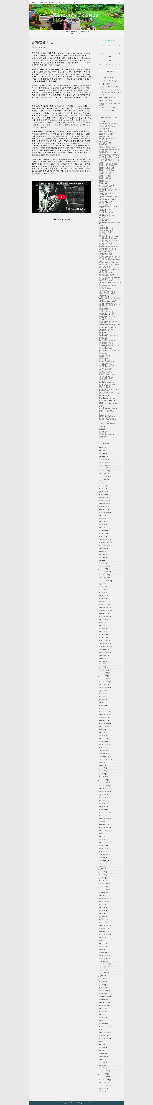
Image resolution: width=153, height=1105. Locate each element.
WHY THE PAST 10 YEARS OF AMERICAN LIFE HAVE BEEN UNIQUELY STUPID (108, 419)
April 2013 (102, 913)
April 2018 (102, 738)
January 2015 (103, 851)
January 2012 (103, 958)
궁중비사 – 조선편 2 (105, 174)
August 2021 (102, 619)
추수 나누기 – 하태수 (105, 370)
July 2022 (101, 587)
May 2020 (102, 664)
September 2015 (104, 827)
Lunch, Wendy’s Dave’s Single (108, 81)
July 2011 (101, 976)
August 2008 (102, 1056)
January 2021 (103, 640)
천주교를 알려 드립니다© (106, 434)
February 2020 (103, 673)
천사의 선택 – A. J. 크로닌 (106, 365)
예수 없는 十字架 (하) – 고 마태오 (109, 157)
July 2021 (101, 622)
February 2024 (103, 533)
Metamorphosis (104, 391)
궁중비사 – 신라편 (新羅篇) (107, 167)
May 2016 (102, 803)
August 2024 (102, 515)
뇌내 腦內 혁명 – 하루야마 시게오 (109, 240)
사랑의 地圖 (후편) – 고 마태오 (108, 154)
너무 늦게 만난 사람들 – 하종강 (108, 238)
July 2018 (101, 729)
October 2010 (103, 1003)
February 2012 (103, 955)
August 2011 (102, 973)
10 (103, 57)
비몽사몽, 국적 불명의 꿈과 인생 (109, 87)
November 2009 (104, 1035)
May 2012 (102, 946)
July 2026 (101, 447)
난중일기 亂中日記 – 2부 (106, 229)
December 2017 (104, 750)
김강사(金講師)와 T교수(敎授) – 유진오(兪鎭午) (110, 207)
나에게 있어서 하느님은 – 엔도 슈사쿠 (109, 223)
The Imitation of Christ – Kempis (109, 394)
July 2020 (101, 658)
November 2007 (104, 1080)
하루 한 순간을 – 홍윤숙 (106, 378)
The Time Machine (104, 396)
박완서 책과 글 (103, 271)
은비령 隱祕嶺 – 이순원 (106, 344)
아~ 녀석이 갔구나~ (104, 84)
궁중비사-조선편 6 (104, 180)
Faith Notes (102, 430)
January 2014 (103, 887)
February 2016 (103, 812)
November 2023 (104, 542)
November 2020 (104, 646)
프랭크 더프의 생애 (104, 376)
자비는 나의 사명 (104, 347)
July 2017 (101, 765)
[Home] (68, 34)
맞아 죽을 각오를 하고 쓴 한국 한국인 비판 (109, 260)
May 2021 (102, 628)
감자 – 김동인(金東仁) (105, 143)
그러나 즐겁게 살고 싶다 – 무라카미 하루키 (109, 190)
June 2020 (102, 661)
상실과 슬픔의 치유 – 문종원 (107, 313)
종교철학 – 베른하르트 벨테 (107, 362)
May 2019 (102, 700)
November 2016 (104, 786)
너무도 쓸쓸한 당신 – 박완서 (107, 285)
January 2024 (103, 536)
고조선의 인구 (103, 183)
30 (100, 68)
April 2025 (102, 492)
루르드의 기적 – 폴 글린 (106, 253)
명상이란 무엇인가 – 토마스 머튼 (109, 263)
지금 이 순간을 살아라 (105, 125)
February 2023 (103, 566)
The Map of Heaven (105, 407)
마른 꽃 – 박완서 (104, 287)
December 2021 (104, 607)
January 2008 (103, 1074)
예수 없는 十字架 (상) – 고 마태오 (109, 156)
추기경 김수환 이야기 (105, 368)
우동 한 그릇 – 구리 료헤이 (107, 340)
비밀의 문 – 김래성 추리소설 (107, 300)
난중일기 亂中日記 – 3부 (106, 230)
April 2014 (102, 878)
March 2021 (102, 634)
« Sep (107, 71)
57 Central (102, 426)
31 (103, 68)
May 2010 (102, 1017)
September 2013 (104, 899)
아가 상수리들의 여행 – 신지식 (108, 321)
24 (103, 64)
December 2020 (104, 643)
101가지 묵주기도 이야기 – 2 (107, 133)
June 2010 (102, 1014)
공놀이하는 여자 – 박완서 (106, 274)
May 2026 (102, 453)
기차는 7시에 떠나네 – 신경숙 (108, 196)
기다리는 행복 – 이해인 (106, 193)
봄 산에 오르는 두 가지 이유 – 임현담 (110, 298)
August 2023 (102, 548)
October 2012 (103, 931)
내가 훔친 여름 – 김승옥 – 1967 (108, 237)
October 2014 (103, 860)
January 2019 (103, 711)
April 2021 (102, 631)
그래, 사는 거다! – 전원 (106, 188)
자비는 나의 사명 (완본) (106, 349)
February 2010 (103, 1026)
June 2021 (102, 625)
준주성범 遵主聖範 (104, 363)
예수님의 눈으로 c (104, 358)
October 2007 (103, 1083)
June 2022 (102, 590)
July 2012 (101, 940)
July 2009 (101, 1041)
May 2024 (102, 524)
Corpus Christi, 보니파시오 (107, 97)
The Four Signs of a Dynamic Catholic (108, 404)
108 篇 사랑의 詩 (104, 136)
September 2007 (104, 1086)
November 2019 (104, 682)
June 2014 (102, 872)
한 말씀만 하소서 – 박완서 (107, 294)
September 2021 (104, 616)
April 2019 (102, 702)
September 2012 (104, 934)
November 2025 (104, 471)
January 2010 (103, 1029)
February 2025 (103, 498)
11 (107, 57)
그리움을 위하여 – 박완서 (106, 279)
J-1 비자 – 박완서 (104, 297)
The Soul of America (105, 415)
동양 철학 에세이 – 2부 (106, 245)
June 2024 (102, 521)
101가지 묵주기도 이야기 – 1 (107, 131)
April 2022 (102, 596)
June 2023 (102, 554)
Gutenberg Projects (105, 387)
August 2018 (102, 726)
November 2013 (104, 893)
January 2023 (103, 569)
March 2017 (102, 777)
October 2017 (103, 756)
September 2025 (104, 477)
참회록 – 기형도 (103, 204)
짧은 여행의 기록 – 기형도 (107, 201)
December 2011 (104, 961)
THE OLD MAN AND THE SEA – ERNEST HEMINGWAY (108, 409)
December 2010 (104, 997)
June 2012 (102, 943)
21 (116, 60)
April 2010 (102, 1020)
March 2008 (102, 1068)
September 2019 (104, 688)
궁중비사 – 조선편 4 (105, 177)
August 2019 (102, 691)
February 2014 (103, 884)
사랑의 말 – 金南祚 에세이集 (107, 303)
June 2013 (102, 907)
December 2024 (104, 503)
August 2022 (102, 584)
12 (110, 57)
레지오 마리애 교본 (104, 251)
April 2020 (102, 667)
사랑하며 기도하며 (104, 308)
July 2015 (101, 833)
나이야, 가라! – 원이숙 (105, 232)
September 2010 (104, 1006)
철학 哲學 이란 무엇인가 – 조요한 (109, 366)
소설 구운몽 (102, 318)
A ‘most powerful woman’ (107, 423)
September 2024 (104, 512)
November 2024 (104, 506)
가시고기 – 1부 (103, 140)
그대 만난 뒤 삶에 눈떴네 (106, 185)
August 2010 (102, 1008)
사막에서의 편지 (104, 310)
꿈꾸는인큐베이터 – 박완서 (107, 276)
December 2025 (104, 468)
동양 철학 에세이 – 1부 (106, 243)
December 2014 (104, 854)
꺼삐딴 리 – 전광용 (104, 214)
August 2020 (102, 655)
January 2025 (103, 501)
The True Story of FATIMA (107, 417)
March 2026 (102, 459)
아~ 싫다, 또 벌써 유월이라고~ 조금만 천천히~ (109, 104)
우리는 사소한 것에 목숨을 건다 (108, 123)
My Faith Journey (104, 431)
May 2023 (102, 557)
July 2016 (101, 798)
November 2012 (104, 928)
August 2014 (102, 866)
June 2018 (102, 732)
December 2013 (104, 890)
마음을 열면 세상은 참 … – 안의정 (109, 258)
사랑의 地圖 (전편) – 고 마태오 (108, 153)
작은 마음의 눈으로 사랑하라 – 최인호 (109, 351)
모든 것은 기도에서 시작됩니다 (108, 127)
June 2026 (102, 450)
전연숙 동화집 (103, 353)
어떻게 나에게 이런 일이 (106, 329)
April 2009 (102, 1050)
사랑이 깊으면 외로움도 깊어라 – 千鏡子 (109, 305)
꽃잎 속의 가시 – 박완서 (106, 272)
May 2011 (102, 982)
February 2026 (103, 462)
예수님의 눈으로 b (104, 357)
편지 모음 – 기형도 (104, 203)
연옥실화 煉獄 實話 (104, 331)
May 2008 (102, 1062)
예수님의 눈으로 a (104, 355)
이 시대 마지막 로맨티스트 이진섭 (109, 345)
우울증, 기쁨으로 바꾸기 (106, 342)
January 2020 (103, 676)
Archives (101, 425)
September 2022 (104, 581)
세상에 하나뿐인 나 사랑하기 (107, 316)
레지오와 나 (102, 433)
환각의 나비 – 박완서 (105, 295)
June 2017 (102, 768)
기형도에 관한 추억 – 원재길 (107, 199)
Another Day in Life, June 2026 (108, 90)
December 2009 (104, 1032)
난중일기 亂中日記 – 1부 (106, 227)
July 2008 (101, 1059)
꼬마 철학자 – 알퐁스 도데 (107, 216)
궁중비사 (101, 162)
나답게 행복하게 (104, 221)
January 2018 (103, 747)
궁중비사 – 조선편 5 (105, 178)
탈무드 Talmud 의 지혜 (106, 373)
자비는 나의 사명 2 (104, 360)
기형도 (101, 198)
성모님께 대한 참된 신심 (106, 314)
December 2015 (104, 818)
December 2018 (104, 714)
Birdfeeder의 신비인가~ (106, 100)
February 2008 (103, 1071)
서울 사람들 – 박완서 (105, 289)
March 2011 (102, 988)
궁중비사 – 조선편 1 (105, 172)
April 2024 (102, 527)
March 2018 (102, 741)
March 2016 (102, 809)
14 (116, 57)
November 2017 (104, 753)
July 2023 (101, 551)
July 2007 (101, 1092)
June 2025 (102, 486)
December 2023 (104, 539)
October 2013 (103, 896)
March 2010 (102, 1023)
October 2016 (103, 789)
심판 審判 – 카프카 (104, 319)
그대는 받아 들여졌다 (105, 187)
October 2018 (103, 720)
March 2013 (102, 916)
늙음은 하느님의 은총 (105, 242)
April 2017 (102, 774)
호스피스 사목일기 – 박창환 (107, 384)
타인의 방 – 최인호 (104, 371)
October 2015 (103, 824)
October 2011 (103, 967)
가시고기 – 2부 (103, 141)
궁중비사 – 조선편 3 (105, 175)
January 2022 (103, 605)
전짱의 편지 (102, 436)
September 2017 (104, 759)
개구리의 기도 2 (103, 144)
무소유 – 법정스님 (104, 266)
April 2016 (102, 806)
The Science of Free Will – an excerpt (108, 412)
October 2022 (103, 578)
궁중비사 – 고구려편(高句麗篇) (108, 164)
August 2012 (102, 937)
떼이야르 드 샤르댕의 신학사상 (108, 246)
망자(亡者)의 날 (42, 42)
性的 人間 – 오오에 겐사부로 (107, 138)
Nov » (112, 71)
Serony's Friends (76, 15)
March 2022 (102, 599)
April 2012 (102, 949)
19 (84, 34)
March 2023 (102, 563)
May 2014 (102, 875)
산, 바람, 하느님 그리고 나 (106, 311)
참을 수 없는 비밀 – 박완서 (107, 292)
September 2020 (104, 652)
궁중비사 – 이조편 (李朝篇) (107, 170)
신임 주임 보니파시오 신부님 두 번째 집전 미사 (110, 93)
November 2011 (104, 964)
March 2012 (102, 952)
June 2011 (102, 979)
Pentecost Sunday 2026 (106, 111)
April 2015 (102, 842)
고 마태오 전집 (103, 151)
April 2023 (102, 560)
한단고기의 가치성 (104, 379)
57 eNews (102, 428)
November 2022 (104, 575)
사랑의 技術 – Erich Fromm (107, 302)
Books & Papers (104, 122)
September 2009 (104, 1038)
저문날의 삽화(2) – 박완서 (106, 290)
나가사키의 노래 (104, 219)
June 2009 (102, 1044)
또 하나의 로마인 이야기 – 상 (107, 248)
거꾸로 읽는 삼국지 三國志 (107, 148)
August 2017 (102, 762)
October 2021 (103, 613)
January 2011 (103, 994)
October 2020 (103, 649)
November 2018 (104, 717)
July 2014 (101, 869)
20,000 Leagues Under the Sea (108, 389)
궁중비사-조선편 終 (104, 182)
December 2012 (104, 925)
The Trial (101, 397)
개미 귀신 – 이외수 (104, 146)
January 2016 (103, 815)
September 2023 (104, 545)
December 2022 (104, 572)
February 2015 (103, 848)
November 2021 (104, 610)
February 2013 (103, 919)
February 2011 (103, 991)
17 (103, 60)
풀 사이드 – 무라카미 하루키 (107, 374)
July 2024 (101, 518)
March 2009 (102, 1053)
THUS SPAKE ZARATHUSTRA (107, 399)
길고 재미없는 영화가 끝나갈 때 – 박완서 (110, 283)
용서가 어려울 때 (104, 339)
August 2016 (102, 795)
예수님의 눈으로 (104, 334)
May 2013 (102, 910)
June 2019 (102, 697)
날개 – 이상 (102, 234)
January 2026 (103, 465)
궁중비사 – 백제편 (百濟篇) (107, 166)
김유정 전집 (102, 211)
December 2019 (104, 679)
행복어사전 (102, 381)
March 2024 (102, 530)
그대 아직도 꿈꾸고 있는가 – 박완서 (109, 277)
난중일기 (101, 225)
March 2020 (102, 670)
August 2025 (102, 480)
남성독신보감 (103, 235)
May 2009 (102, 1047)
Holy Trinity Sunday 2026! (107, 108)
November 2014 (104, 857)
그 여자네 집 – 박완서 (105, 281)
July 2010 (101, 1011)
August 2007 (102, 1089)
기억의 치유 (102, 195)
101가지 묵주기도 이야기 (106, 130)
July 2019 (101, 694)
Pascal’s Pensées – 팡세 (106, 392)
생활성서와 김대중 (104, 386)
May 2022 (102, 593)
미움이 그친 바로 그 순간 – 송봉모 (109, 269)
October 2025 (103, 474)
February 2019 (103, 708)
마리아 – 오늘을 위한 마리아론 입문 (109, 256)
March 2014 (102, 881)
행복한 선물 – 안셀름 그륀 (107, 383)
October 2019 (103, 685)
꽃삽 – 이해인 (103, 217)
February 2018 (103, 744)
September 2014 (104, 863)
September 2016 (104, 792)
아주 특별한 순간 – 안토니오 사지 (109, 327)
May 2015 (102, 839)
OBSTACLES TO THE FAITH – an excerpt (108, 401)
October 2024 (103, 509)
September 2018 (104, 723)
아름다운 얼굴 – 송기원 (106, 323)
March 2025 (102, 495)
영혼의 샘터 (102, 332)
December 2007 (104, 1077)
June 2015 (102, 836)
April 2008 (102, 1065)
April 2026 (102, 456)
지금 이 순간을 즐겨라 (105, 128)
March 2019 (102, 706)
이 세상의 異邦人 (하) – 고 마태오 (109, 161)
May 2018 (102, 735)
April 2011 (102, 985)
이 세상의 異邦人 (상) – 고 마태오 (109, 159)
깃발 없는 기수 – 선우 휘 (106, 212)
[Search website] (119, 2)
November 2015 (104, 821)
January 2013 (103, 922)
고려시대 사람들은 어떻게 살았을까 (109, 149)
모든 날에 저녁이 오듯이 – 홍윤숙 (109, 264)
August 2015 (102, 830)
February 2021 (103, 637)
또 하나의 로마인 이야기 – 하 (107, 250)
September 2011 (104, 970)
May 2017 (102, 771)
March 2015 (102, 845)
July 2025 (101, 483)
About (101, 438)
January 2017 (103, 780)
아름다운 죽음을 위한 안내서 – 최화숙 (109, 325)
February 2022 (103, 602)
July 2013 (101, 905)
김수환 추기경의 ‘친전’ (105, 209)
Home (101, 120)
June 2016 (102, 801)
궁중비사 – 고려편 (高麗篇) (107, 169)
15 (119, 57)
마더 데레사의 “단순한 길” (107, 255)
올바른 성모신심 (104, 337)
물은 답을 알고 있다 (105, 268)
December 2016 (104, 783)
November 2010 (104, 1000)
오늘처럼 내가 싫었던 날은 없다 (108, 336)
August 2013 (102, 902)
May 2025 (102, 489)
